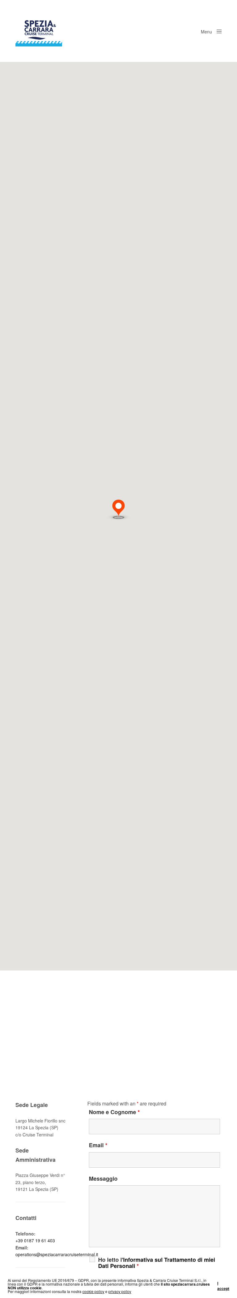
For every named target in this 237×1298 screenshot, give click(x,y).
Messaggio (103, 1178)
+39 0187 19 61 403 (35, 1240)
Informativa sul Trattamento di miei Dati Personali (156, 1263)
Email (98, 1145)
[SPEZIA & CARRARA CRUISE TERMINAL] (38, 30)
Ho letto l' (156, 1263)
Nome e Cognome (114, 1112)
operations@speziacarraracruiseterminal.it (56, 1254)
